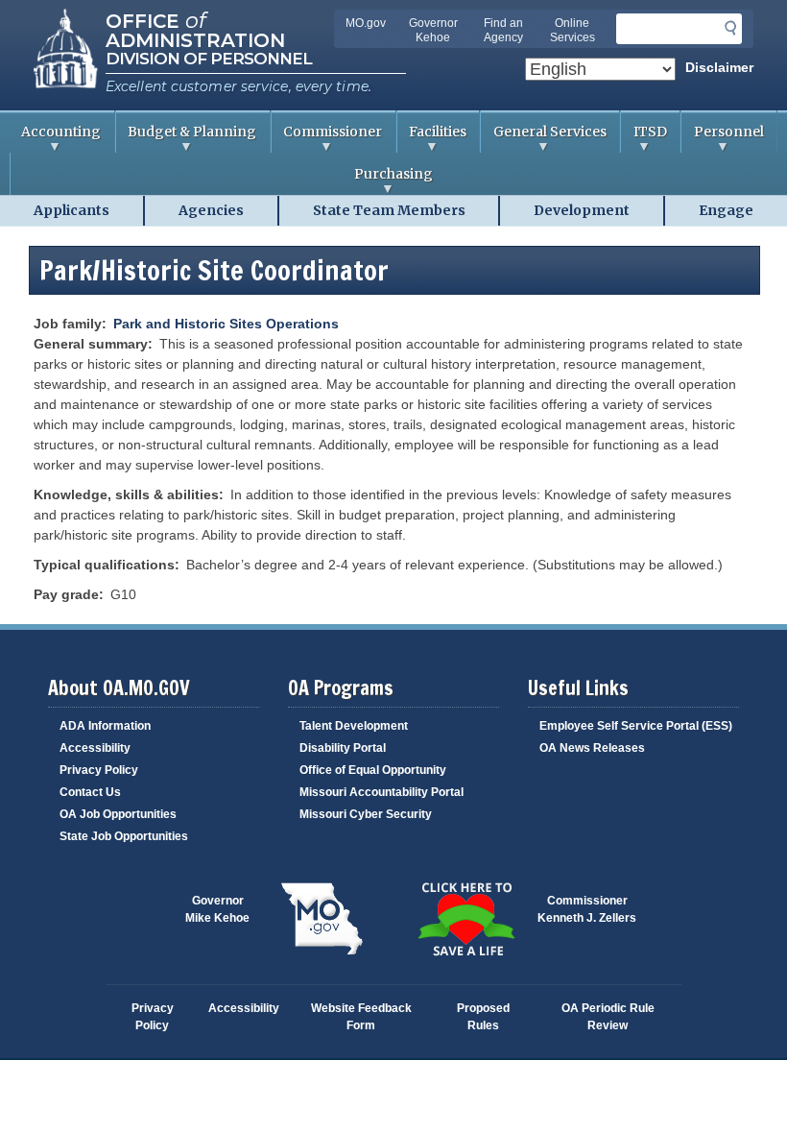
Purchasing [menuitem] (222, 180)
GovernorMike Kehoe (217, 909)
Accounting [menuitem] (55, 138)
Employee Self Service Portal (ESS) (635, 726)
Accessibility (95, 748)
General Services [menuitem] (543, 138)
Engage (726, 210)
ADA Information (105, 726)
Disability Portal (342, 748)
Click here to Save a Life (465, 919)
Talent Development (353, 726)
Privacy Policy (99, 770)
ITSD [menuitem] (643, 138)
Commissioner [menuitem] (327, 138)
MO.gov (366, 23)
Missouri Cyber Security (365, 814)
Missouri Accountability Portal (381, 792)
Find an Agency (503, 30)
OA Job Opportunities (118, 814)
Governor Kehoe (433, 30)
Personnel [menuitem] (722, 138)
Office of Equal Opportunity (372, 770)
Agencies (211, 210)
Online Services (572, 30)
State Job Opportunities (124, 836)
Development (582, 210)
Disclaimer (719, 67)
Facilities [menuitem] (431, 138)
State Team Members (389, 210)
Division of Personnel (209, 58)
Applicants (71, 210)
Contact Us (90, 792)
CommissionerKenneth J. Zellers (586, 909)
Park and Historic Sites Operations (226, 323)
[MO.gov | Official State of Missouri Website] (322, 919)
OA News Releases (592, 748)
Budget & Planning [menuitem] (186, 138)
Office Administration (195, 29)
